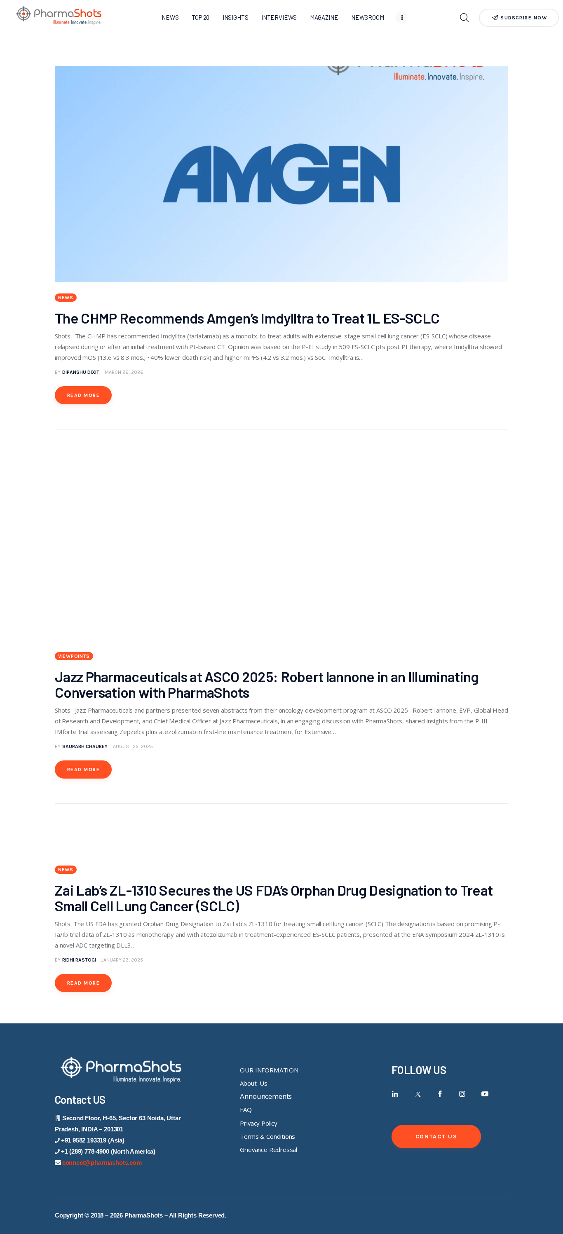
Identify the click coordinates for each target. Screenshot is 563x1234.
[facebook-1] (439, 1094)
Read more (83, 395)
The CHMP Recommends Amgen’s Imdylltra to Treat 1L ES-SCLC (251, 317)
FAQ (246, 1109)
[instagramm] (462, 1094)
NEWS (65, 297)
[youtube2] (484, 1094)
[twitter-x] (417, 1094)
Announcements (266, 1096)
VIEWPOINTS (74, 656)
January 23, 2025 (122, 960)
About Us (253, 1083)
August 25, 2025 (133, 746)
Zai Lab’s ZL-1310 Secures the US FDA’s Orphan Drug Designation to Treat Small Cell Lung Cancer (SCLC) (274, 897)
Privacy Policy (258, 1123)
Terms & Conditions (267, 1136)
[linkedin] (395, 1094)
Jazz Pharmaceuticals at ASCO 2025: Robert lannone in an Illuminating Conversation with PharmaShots (267, 684)
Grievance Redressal (268, 1149)
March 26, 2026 (124, 372)
